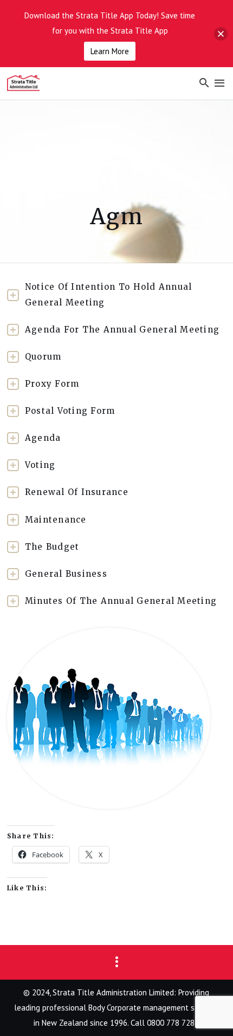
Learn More (109, 51)
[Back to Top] (208, 1012)
